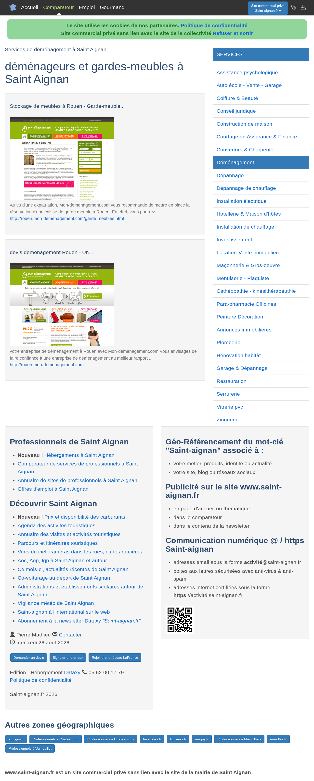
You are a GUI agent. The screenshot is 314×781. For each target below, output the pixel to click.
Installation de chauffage (245, 227)
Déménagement (235, 162)
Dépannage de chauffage (246, 188)
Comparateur (58, 7)
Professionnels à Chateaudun (55, 739)
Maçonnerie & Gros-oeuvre (248, 265)
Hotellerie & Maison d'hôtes (249, 214)
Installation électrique (242, 201)
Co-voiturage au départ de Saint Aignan (64, 578)
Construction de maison (244, 124)
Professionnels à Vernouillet (30, 748)
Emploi (87, 7)
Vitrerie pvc (230, 407)
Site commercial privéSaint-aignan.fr (268, 8)
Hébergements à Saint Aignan (79, 455)
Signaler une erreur (68, 657)
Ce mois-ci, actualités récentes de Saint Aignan (73, 569)
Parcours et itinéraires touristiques (58, 543)
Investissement (234, 239)
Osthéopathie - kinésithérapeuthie (256, 291)
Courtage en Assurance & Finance (257, 136)
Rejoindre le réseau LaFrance (115, 657)
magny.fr (202, 739)
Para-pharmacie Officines (246, 304)
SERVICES (230, 54)
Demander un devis (28, 657)
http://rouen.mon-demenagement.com (47, 364)
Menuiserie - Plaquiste (243, 278)
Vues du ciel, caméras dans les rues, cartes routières (80, 551)
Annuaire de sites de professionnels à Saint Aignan (77, 480)
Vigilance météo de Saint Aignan (56, 603)
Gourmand (112, 7)
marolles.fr (278, 739)
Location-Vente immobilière (249, 252)
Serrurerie (228, 394)
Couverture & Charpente (245, 149)
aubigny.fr (16, 739)
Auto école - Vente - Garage (249, 85)
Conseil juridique (236, 111)
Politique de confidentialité (214, 25)
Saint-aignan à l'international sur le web (64, 612)
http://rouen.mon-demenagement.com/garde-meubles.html (67, 218)
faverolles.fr (152, 739)
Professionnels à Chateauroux (110, 739)
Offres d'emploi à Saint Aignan (53, 489)
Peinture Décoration (240, 316)
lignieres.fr (178, 739)
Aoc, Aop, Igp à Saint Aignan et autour (62, 560)
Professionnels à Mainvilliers (239, 739)
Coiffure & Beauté (237, 98)
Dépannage (230, 175)
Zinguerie (228, 419)
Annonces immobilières (244, 329)
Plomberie (228, 342)
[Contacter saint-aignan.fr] (303, 7)
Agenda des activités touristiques (56, 525)
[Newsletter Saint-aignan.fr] (293, 7)
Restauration (232, 381)
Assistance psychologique (247, 72)
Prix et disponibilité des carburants (84, 517)
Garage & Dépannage (242, 368)
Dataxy (72, 672)
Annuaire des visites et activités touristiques (69, 534)
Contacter (70, 634)
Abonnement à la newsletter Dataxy (79, 620)
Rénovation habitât (239, 355)
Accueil (29, 7)
